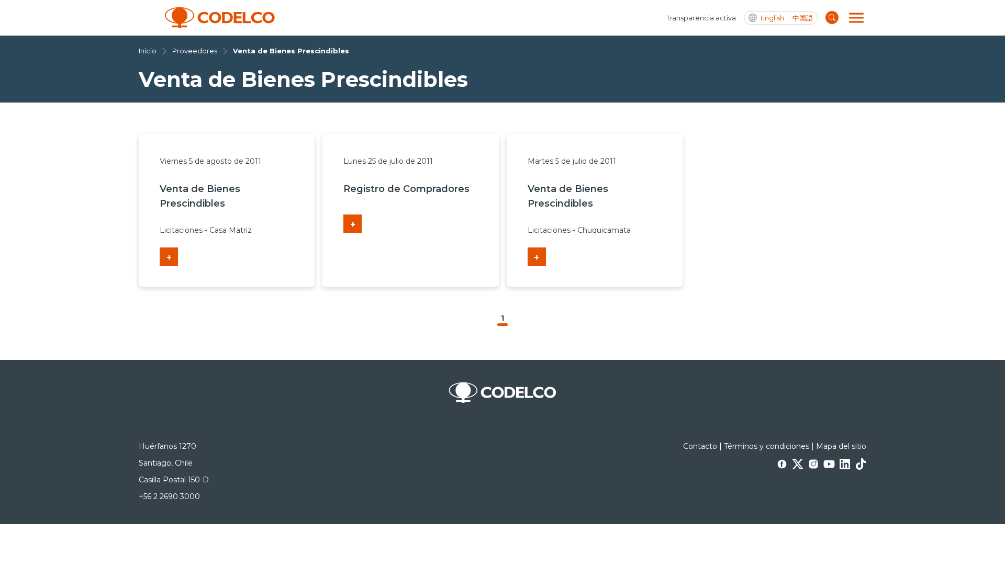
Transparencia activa (701, 18)
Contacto (700, 446)
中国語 (802, 18)
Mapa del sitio (841, 446)
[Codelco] (220, 18)
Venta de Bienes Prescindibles (291, 51)
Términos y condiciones (766, 446)
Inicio (148, 51)
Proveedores (194, 51)
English (772, 18)
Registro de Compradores (406, 189)
